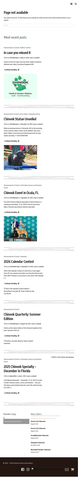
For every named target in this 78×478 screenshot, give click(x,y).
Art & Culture (24, 114)
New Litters (36, 414)
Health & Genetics (25, 48)
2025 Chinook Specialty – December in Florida (20, 368)
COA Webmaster (14, 57)
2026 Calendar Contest (19, 261)
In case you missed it (17, 52)
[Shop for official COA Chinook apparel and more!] (72, 468)
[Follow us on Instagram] (28, 468)
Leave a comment (34, 57)
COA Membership (14, 266)
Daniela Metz (13, 376)
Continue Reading (10, 70)
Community (31, 114)
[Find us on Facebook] (22, 468)
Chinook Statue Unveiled (20, 119)
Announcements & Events (11, 48)
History (38, 114)
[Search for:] (39, 25)
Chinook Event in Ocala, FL (21, 193)
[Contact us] (66, 468)
